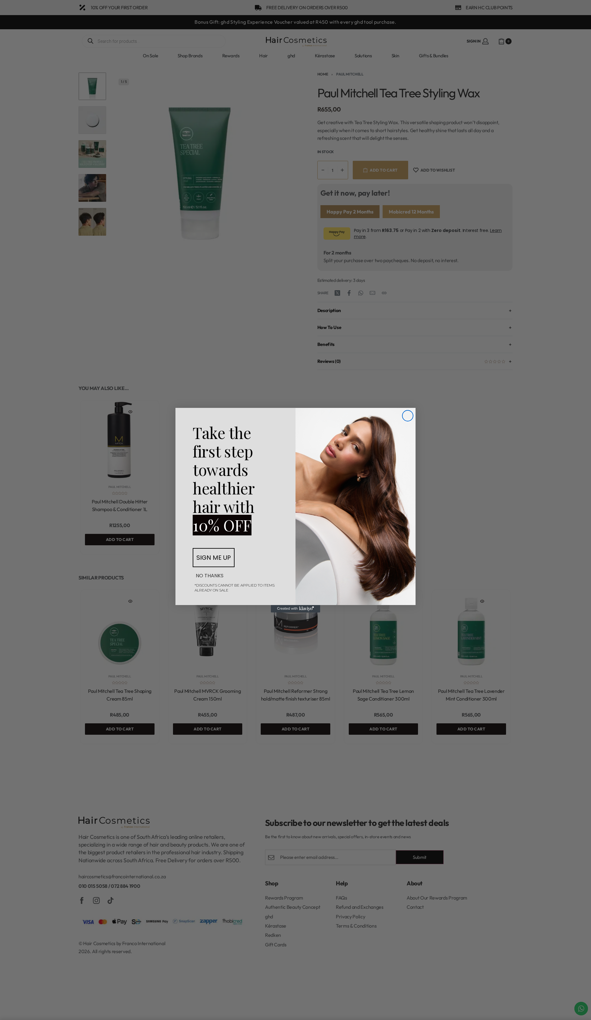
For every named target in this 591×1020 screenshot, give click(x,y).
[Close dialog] (407, 415)
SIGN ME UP (213, 557)
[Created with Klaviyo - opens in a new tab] (295, 608)
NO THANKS (209, 575)
